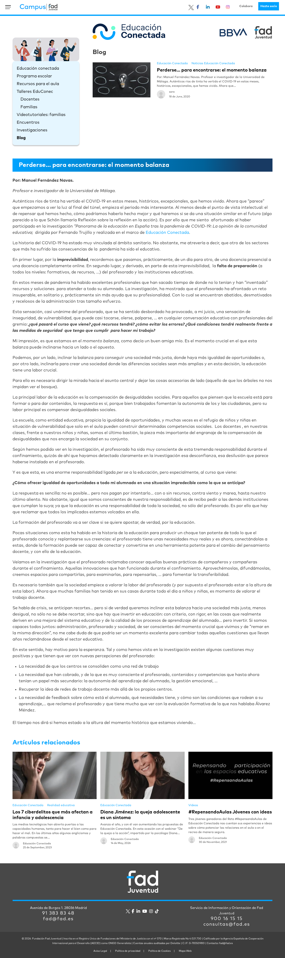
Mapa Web (185, 951)
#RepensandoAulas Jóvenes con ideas (230, 812)
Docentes (29, 99)
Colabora (246, 6)
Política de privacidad (127, 951)
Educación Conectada (172, 63)
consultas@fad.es (226, 924)
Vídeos (193, 805)
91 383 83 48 (58, 913)
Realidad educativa (61, 805)
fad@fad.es (58, 919)
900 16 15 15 (227, 918)
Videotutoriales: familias (41, 115)
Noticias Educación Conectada (213, 63)
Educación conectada (38, 68)
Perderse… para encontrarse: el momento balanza (212, 70)
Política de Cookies (159, 951)
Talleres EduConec (35, 91)
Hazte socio (268, 6)
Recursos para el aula (38, 84)
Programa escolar (34, 76)
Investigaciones (32, 130)
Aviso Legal (100, 951)
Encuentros (28, 122)
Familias (28, 107)
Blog (21, 138)
